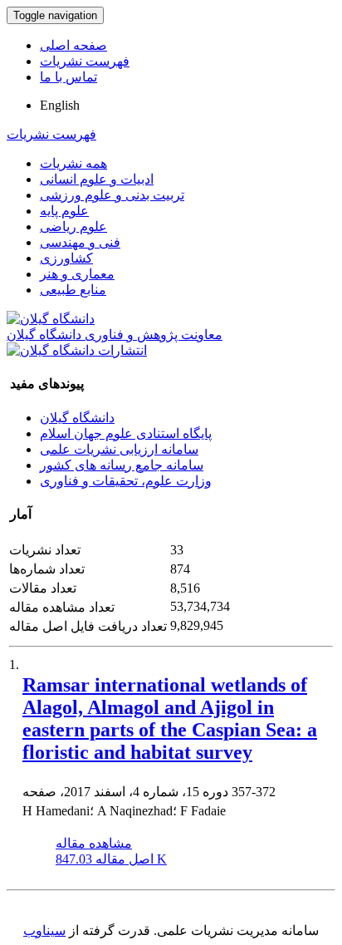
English (60, 105)
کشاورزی (66, 258)
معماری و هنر (77, 274)
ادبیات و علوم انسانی (97, 179)
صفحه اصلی (73, 45)
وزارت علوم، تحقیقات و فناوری (126, 481)
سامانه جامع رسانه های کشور (121, 465)
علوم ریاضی (73, 226)
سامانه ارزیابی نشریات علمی (119, 449)
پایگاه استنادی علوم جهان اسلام (126, 433)
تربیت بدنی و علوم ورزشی (112, 195)
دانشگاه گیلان (77, 418)
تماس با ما (68, 77)
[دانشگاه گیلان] (51, 319)
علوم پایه (64, 211)
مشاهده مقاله (94, 843)
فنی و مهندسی (80, 242)
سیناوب (44, 930)
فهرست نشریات (84, 61)
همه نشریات (73, 163)
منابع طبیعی (73, 290)
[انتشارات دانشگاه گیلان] (77, 350)
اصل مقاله (111, 859)
